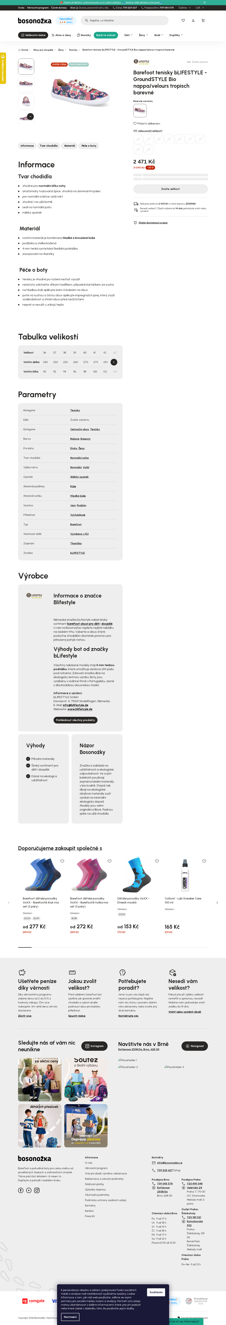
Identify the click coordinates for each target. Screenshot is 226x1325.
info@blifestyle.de (75, 705)
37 (148, 139)
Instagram (97, 1046)
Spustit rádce (76, 1015)
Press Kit (90, 1216)
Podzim (81, 505)
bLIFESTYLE (77, 552)
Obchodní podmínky (97, 1194)
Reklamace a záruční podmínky (104, 1178)
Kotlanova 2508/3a (163, 1189)
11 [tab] (160, 947)
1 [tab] (25, 947)
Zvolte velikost (170, 189)
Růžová (74, 438)
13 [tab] (187, 947)
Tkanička (76, 543)
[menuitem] (33, 35)
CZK (198, 8)
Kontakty (90, 1205)
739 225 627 (130, 8)
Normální (76, 467)
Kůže (73, 486)
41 (190, 139)
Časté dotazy (59, 8)
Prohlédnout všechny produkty (75, 720)
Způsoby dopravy (95, 1189)
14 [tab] (201, 947)
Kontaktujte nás (128, 1015)
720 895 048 (195, 1183)
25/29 (36, 918)
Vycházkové (77, 514)
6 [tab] (92, 947)
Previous (8, 902)
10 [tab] (147, 947)
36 (138, 139)
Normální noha (79, 457)
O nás (21, 8)
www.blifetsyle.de (79, 709)
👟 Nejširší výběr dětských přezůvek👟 (142, 2)
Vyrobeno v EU (79, 533)
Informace (27, 145)
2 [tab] (38, 947)
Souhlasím (156, 1292)
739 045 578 (167, 8)
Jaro (73, 505)
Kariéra (89, 1210)
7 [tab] (106, 947)
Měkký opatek (79, 476)
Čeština (183, 8)
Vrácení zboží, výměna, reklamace (106, 1173)
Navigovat (197, 1046)
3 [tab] (52, 947)
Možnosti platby (94, 1184)
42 (200, 139)
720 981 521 (194, 1217)
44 (148, 149)
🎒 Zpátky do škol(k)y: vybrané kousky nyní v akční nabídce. (91, 2)
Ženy (81, 448)
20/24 (27, 918)
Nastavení (70, 1316)
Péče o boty (88, 145)
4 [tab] (65, 947)
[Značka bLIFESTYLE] (145, 62)
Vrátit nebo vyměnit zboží (184, 1011)
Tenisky (75, 410)
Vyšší (86, 467)
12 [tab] (174, 947)
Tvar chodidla (49, 145)
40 (179, 139)
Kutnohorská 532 (195, 1223)
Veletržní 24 (194, 1187)
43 (138, 149)
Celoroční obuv (79, 429)
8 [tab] (120, 947)
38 (159, 139)
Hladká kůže (78, 495)
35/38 (74, 918)
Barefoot (76, 524)
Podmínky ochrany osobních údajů (105, 1200)
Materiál (69, 145)
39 (169, 139)
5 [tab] (79, 947)
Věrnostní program (38, 8)
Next (114, 362)
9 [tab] (133, 947)
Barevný (85, 438)
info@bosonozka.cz (169, 1162)
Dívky (73, 448)
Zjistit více (24, 1015)
